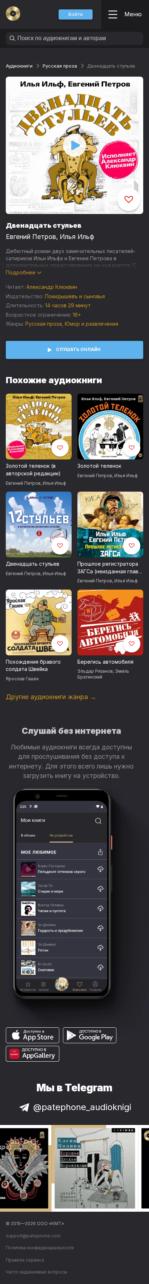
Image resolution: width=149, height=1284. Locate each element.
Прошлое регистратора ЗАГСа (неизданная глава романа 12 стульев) (109, 568)
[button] (76, 14)
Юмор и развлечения (91, 324)
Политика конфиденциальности (40, 1247)
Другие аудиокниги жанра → (51, 697)
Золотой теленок (99, 466)
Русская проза (60, 66)
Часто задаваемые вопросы (36, 1272)
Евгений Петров (31, 236)
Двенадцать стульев (32, 564)
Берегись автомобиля (105, 662)
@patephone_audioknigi (82, 1107)
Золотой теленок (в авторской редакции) (33, 469)
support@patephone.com (33, 1235)
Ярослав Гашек (22, 678)
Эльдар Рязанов (95, 671)
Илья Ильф (77, 236)
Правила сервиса (25, 1260)
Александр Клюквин (51, 287)
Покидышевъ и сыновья (75, 296)
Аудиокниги (19, 66)
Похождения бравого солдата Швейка (33, 665)
